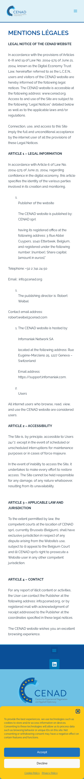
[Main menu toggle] (75, 11)
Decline (42, 763)
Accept (42, 752)
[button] (78, 711)
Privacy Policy (50, 773)
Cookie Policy (32, 773)
